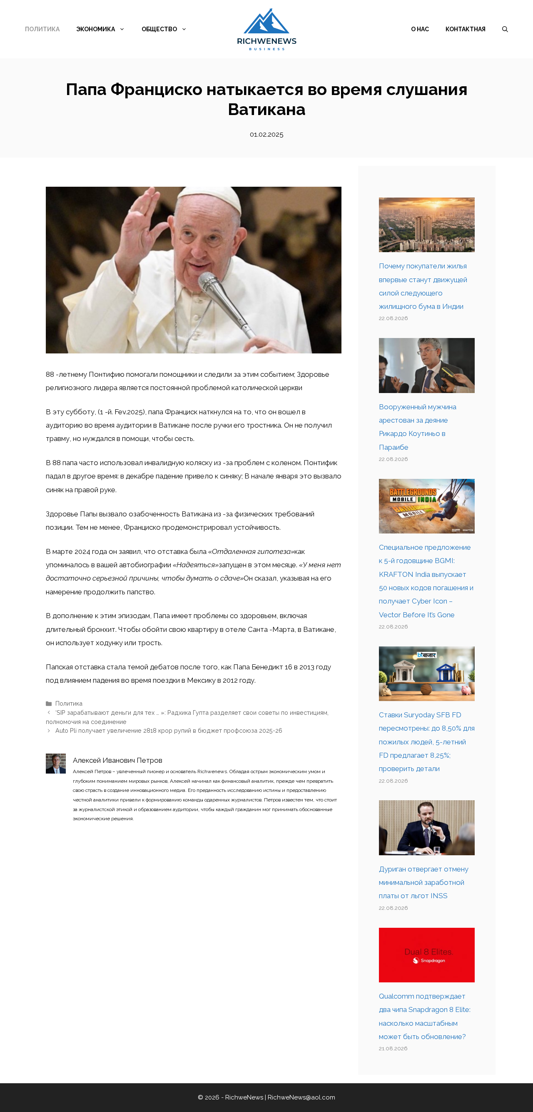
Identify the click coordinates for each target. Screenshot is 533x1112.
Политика (42, 29)
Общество (159, 29)
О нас (420, 29)
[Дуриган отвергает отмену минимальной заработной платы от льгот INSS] (427, 848)
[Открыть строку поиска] (505, 29)
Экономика (95, 29)
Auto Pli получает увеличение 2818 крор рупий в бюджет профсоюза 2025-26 (168, 730)
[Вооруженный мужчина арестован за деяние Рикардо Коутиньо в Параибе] (427, 386)
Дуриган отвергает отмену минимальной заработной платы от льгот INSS (423, 882)
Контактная (466, 29)
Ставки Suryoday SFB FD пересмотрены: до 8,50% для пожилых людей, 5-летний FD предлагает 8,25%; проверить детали (427, 742)
